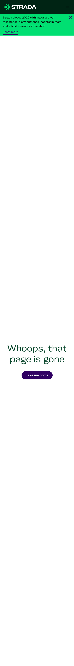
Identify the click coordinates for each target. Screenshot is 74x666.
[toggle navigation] (67, 7)
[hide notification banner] (70, 17)
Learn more (10, 32)
